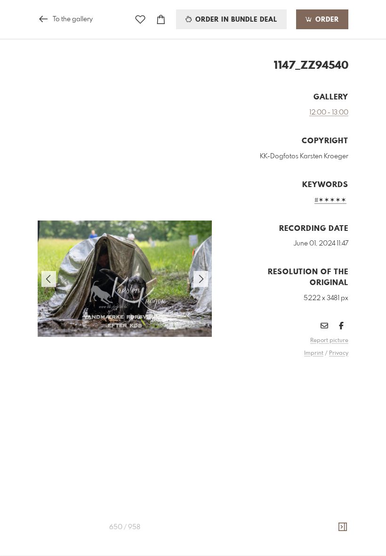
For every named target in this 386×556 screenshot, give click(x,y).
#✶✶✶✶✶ (330, 200)
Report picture (329, 340)
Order (326, 19)
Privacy (338, 353)
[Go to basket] (161, 19)
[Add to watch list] (140, 19)
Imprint (313, 353)
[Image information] (342, 527)
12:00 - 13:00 (328, 112)
